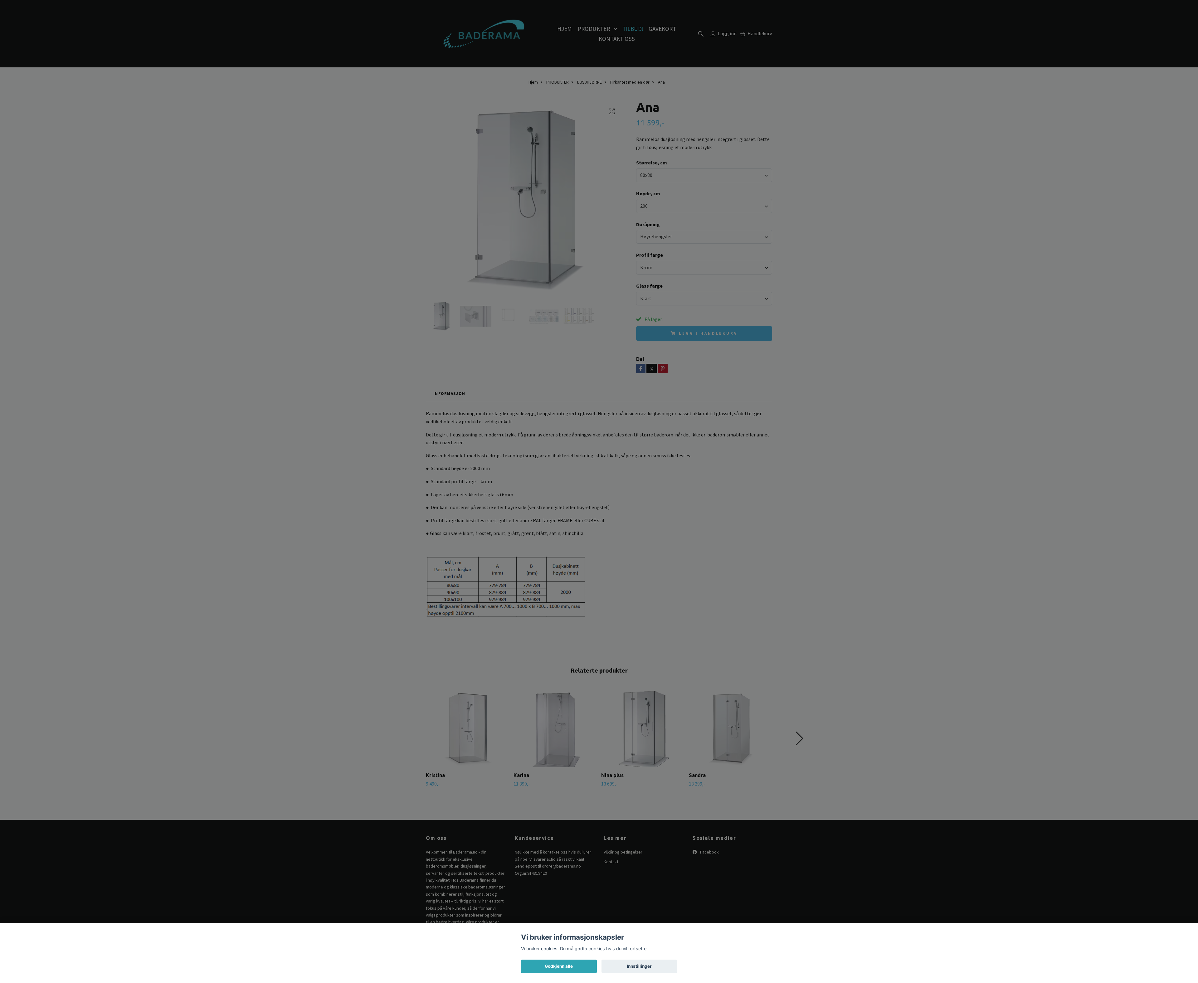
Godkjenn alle (559, 966)
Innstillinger (639, 966)
